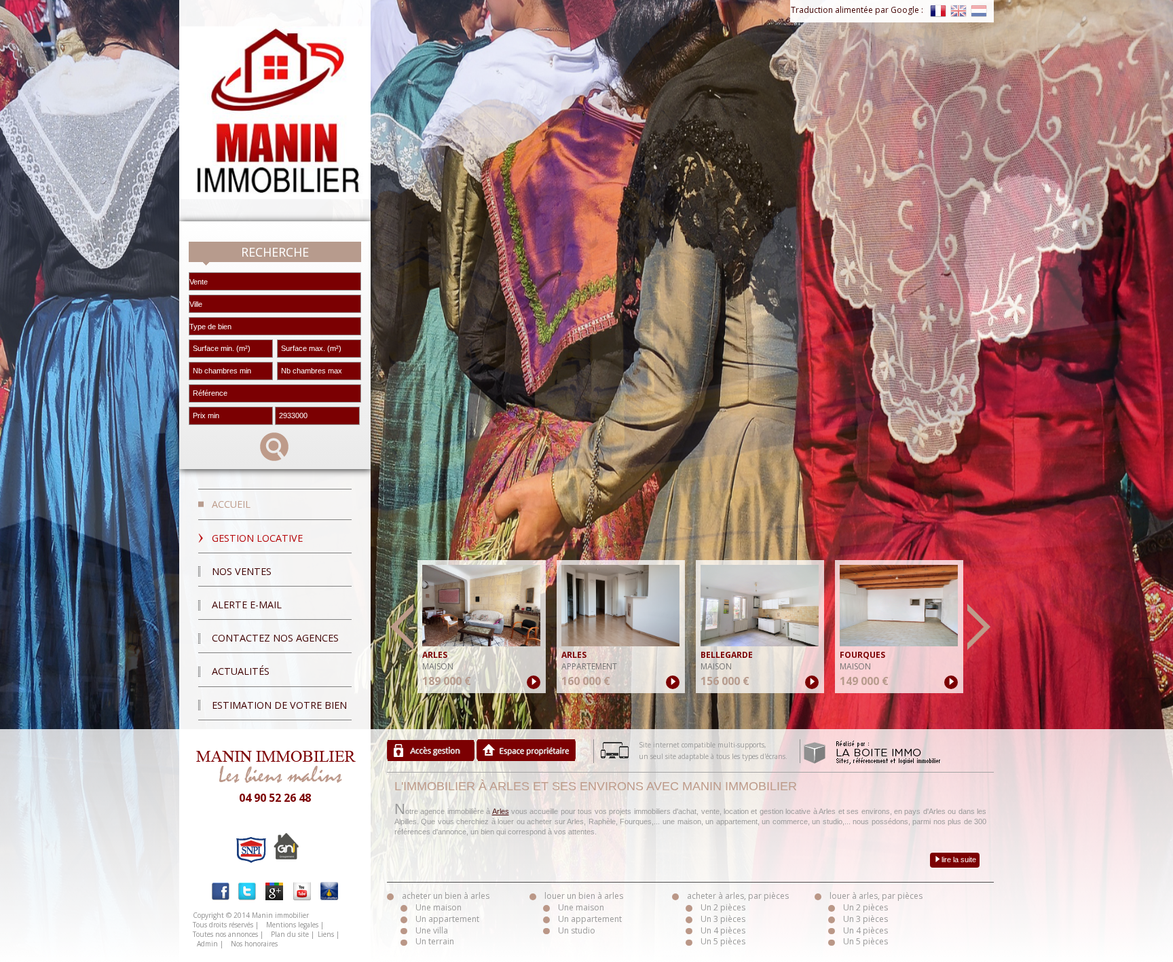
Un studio (576, 930)
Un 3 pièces (723, 919)
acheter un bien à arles (445, 896)
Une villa (431, 930)
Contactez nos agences (275, 637)
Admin (207, 943)
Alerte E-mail (247, 604)
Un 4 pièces (723, 930)
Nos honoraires (254, 943)
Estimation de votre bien (279, 705)
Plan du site (290, 934)
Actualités (240, 671)
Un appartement (447, 919)
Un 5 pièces (723, 941)
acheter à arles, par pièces (738, 896)
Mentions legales (292, 924)
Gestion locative (257, 538)
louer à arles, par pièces (876, 896)
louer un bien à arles (583, 896)
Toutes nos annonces (225, 934)
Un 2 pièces (723, 907)
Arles (500, 811)
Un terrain (434, 941)
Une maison (438, 907)
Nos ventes (242, 571)
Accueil (231, 504)
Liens (326, 934)
